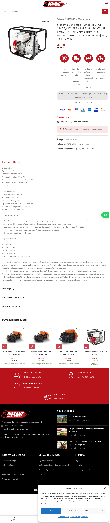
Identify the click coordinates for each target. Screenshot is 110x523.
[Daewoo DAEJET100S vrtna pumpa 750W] (41, 337)
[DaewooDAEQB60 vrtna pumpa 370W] (68, 337)
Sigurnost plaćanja (46, 460)
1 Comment (85, 420)
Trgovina (78, 460)
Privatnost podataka (47, 470)
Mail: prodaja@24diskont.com (16, 429)
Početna (60, 19)
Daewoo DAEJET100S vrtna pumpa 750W (41, 353)
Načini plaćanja (8, 465)
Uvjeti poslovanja (9, 460)
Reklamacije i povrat (10, 479)
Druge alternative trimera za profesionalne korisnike (86, 430)
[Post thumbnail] (62, 419)
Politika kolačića (63, 516)
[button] (104, 488)
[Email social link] (83, 149)
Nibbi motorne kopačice (79, 416)
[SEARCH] (105, 11)
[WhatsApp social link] (90, 149)
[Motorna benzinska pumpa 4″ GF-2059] (96, 337)
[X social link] (80, 149)
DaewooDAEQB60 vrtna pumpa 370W (68, 353)
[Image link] (16, 414)
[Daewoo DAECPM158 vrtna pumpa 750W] (14, 337)
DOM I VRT (71, 19)
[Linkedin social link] (86, 149)
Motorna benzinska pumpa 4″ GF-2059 (96, 353)
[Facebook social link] (76, 149)
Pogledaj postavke (94, 511)
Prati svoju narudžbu (83, 470)
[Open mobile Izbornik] (3, 4)
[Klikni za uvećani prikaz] (7, 64)
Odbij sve (72, 511)
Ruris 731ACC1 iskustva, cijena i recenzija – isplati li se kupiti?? (86, 443)
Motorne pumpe (84, 19)
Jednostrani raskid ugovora (13, 474)
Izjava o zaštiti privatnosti (79, 516)
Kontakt (42, 474)
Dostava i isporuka (9, 470)
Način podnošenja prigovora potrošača (54, 465)
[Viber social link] (93, 149)
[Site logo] (55, 4)
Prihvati (51, 511)
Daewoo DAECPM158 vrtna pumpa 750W (14, 353)
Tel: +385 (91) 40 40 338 (13, 425)
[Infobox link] (27, 375)
